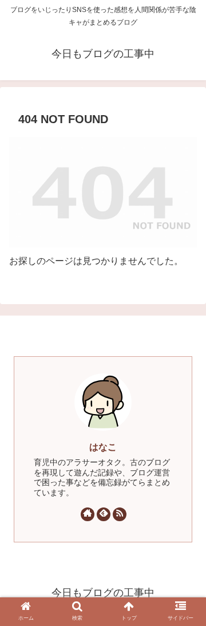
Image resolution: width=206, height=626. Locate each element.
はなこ (103, 447)
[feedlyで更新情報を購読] (103, 514)
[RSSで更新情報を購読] (119, 514)
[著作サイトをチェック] (87, 514)
